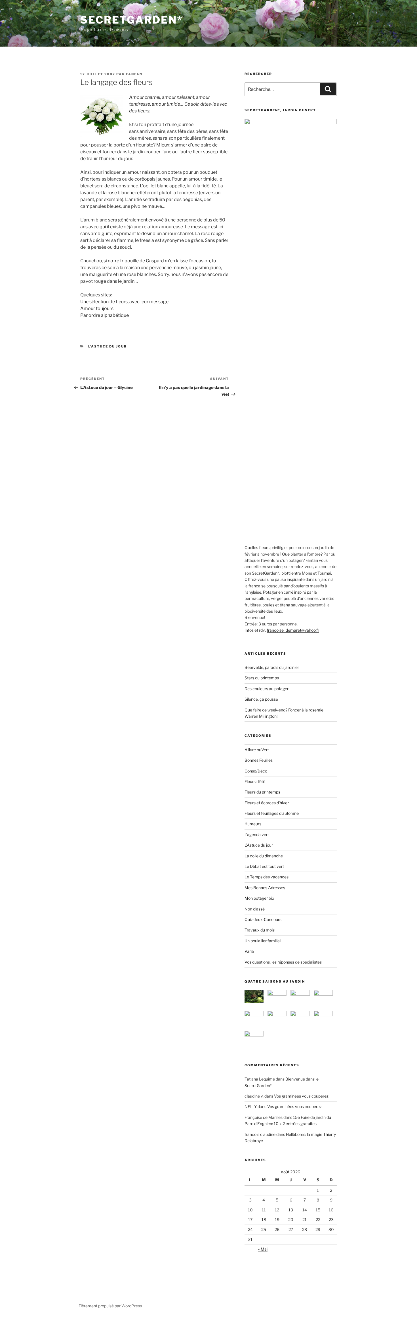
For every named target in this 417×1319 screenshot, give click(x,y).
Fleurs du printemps (262, 792)
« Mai (263, 1249)
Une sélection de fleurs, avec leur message (124, 301)
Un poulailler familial (263, 940)
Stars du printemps (262, 677)
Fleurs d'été (255, 781)
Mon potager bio (259, 898)
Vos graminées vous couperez (301, 1096)
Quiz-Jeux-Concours (263, 919)
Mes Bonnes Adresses (265, 887)
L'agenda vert (257, 834)
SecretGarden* (131, 20)
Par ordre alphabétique (104, 315)
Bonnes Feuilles (259, 760)
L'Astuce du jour (107, 346)
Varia (249, 951)
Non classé (255, 908)
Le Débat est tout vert (264, 866)
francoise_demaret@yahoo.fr (293, 630)
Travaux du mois (260, 930)
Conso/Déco (256, 771)
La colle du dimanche (264, 855)
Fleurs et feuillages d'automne (272, 813)
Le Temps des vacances (266, 876)
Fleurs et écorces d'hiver (267, 802)
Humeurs (253, 823)
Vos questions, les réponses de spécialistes (283, 962)
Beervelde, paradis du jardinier (272, 667)
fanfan (134, 74)
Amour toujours (96, 308)
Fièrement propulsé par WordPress (110, 1305)
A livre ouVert (257, 749)
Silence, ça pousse (261, 699)
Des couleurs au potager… (268, 688)
